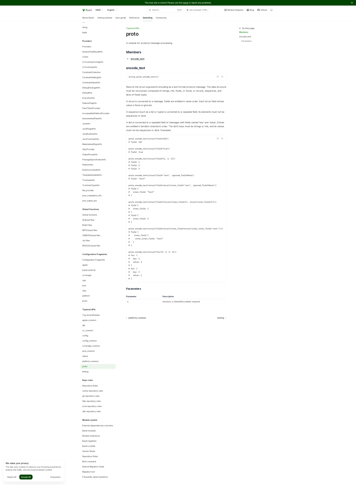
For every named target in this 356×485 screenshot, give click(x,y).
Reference (134, 18)
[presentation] (100, 253)
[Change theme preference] (271, 10)
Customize (55, 477)
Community (161, 18)
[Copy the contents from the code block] (218, 76)
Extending (147, 18)
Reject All (11, 477)
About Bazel (88, 18)
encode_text (245, 36)
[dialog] (34, 470)
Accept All (26, 477)
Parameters (246, 41)
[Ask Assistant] (222, 76)
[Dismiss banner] (352, 3)
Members (243, 32)
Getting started (104, 18)
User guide (120, 18)
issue (185, 3)
